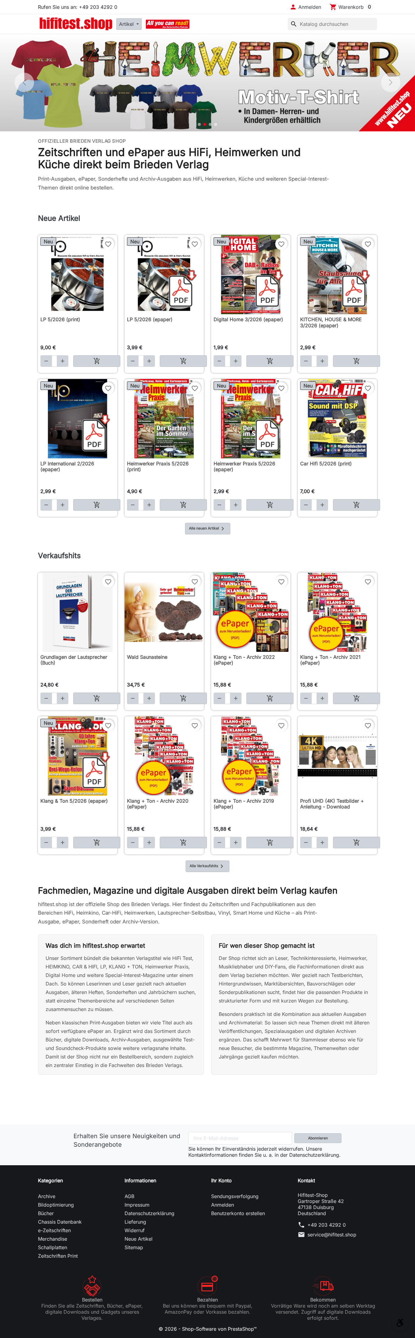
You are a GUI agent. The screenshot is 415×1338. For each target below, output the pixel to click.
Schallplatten (52, 1247)
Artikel (127, 24)
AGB (129, 1196)
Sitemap (134, 1247)
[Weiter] (390, 82)
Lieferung (135, 1222)
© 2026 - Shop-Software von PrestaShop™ (208, 1329)
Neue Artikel (139, 1239)
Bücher (46, 1213)
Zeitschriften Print (58, 1256)
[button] (305, 7)
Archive (46, 1196)
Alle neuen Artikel (207, 528)
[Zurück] (24, 82)
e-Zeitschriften (54, 1230)
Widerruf (135, 1230)
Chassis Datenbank (60, 1222)
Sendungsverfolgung (235, 1196)
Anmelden (222, 1205)
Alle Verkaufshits (207, 866)
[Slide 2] (204, 124)
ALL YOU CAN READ (167, 24)
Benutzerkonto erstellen (238, 1213)
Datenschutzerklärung (149, 1213)
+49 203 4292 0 (326, 1225)
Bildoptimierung (56, 1205)
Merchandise (52, 1239)
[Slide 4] (215, 124)
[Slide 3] (210, 124)
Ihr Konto (221, 1180)
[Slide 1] (199, 124)
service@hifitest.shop (331, 1235)
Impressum (137, 1205)
